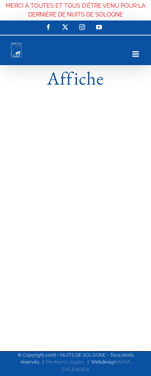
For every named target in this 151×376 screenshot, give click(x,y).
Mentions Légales (65, 362)
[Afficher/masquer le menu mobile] (136, 54)
